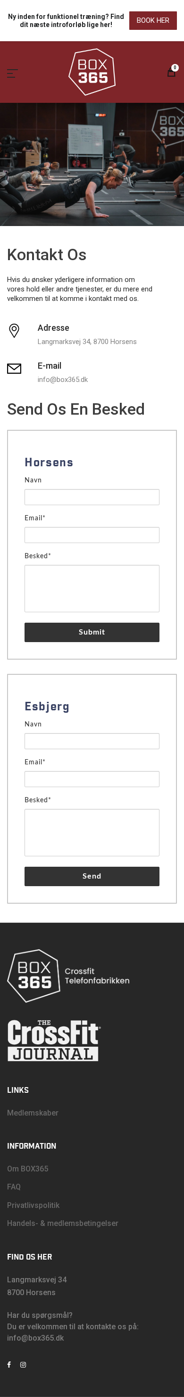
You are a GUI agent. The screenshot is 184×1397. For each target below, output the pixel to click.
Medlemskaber (33, 1112)
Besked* (38, 556)
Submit (92, 632)
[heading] (92, 463)
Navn (33, 480)
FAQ (14, 1186)
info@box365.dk (35, 1338)
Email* (35, 518)
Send (92, 876)
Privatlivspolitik (33, 1205)
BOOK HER (153, 20)
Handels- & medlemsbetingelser (62, 1223)
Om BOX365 (27, 1168)
